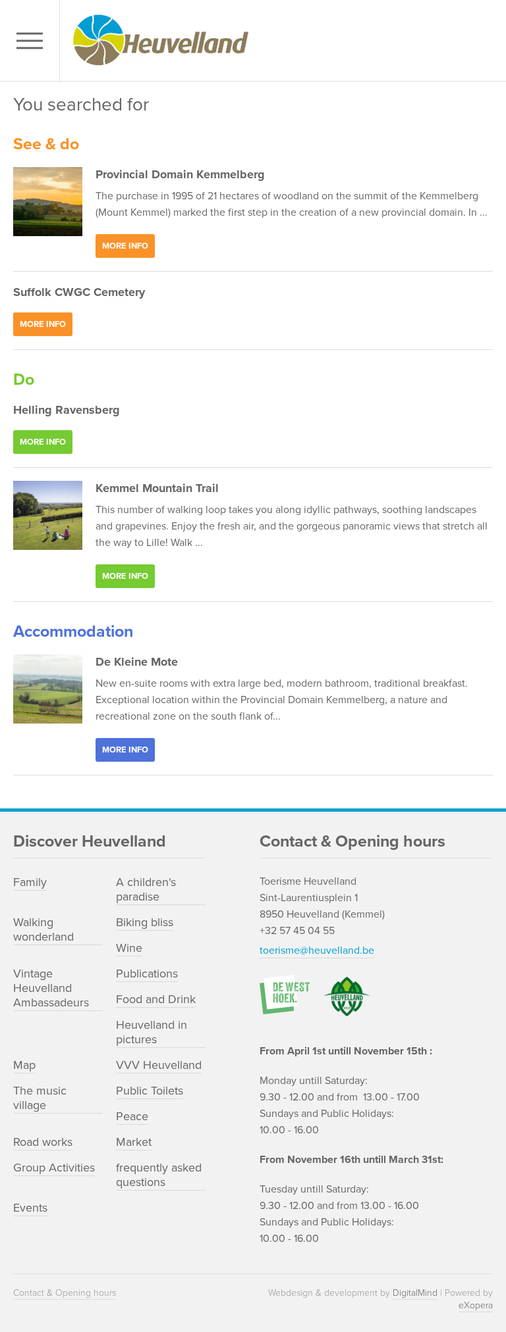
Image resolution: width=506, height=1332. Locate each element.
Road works (42, 1142)
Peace (132, 1116)
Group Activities (54, 1167)
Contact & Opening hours (64, 1292)
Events (30, 1207)
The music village (40, 1097)
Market (134, 1142)
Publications (147, 973)
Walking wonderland (43, 929)
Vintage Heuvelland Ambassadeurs (51, 988)
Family (30, 882)
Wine (129, 948)
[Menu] (33, 40)
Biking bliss (144, 922)
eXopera (476, 1305)
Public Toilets (149, 1090)
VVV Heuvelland (159, 1065)
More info (125, 246)
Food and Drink (156, 999)
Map (24, 1065)
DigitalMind (415, 1292)
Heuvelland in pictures (151, 1032)
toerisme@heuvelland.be (317, 950)
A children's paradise (146, 889)
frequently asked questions (159, 1174)
